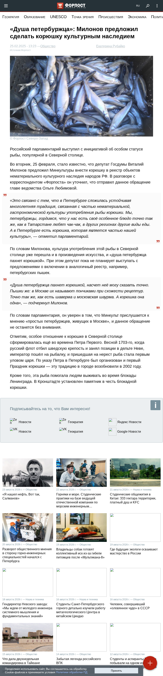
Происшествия (110, 17)
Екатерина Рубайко (110, 46)
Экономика (137, 17)
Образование (34, 17)
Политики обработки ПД (71, 672)
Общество (47, 46)
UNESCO (58, 17)
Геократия (10, 17)
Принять (116, 670)
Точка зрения (83, 17)
